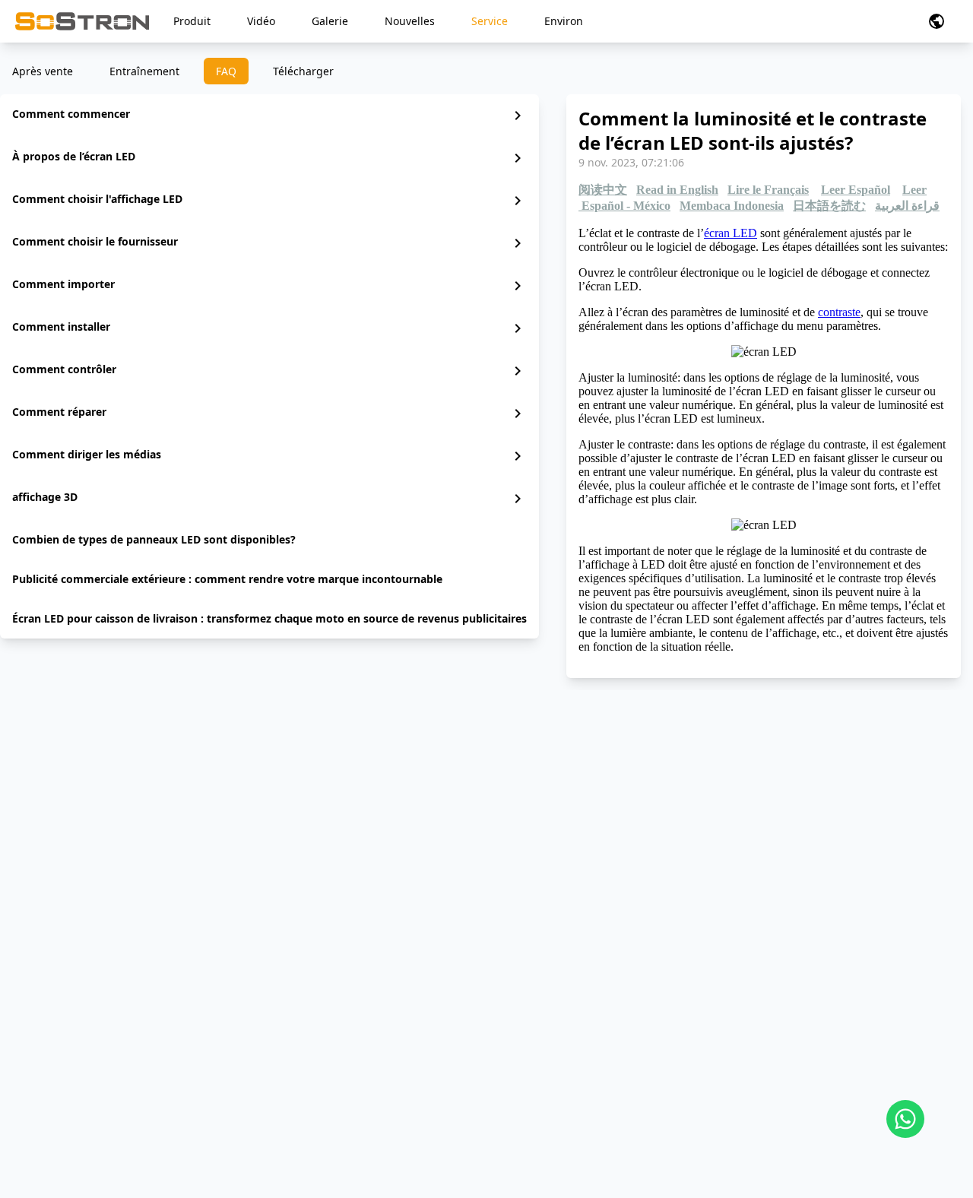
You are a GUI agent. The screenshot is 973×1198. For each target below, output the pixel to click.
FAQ (226, 71)
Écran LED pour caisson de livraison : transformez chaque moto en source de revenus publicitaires (269, 618)
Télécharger (303, 71)
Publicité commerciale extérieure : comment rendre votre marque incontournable (227, 579)
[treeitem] (269, 115)
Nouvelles (410, 21)
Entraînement (144, 71)
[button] (936, 21)
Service (489, 21)
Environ (563, 21)
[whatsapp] (905, 1119)
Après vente (42, 71)
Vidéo (261, 21)
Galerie (330, 21)
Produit (192, 21)
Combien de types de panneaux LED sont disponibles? (154, 539)
